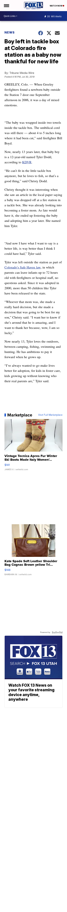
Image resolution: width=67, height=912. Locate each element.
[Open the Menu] (6, 5)
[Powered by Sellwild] (57, 632)
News (9, 32)
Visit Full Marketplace (50, 415)
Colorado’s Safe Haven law (22, 267)
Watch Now (56, 6)
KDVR (26, 162)
